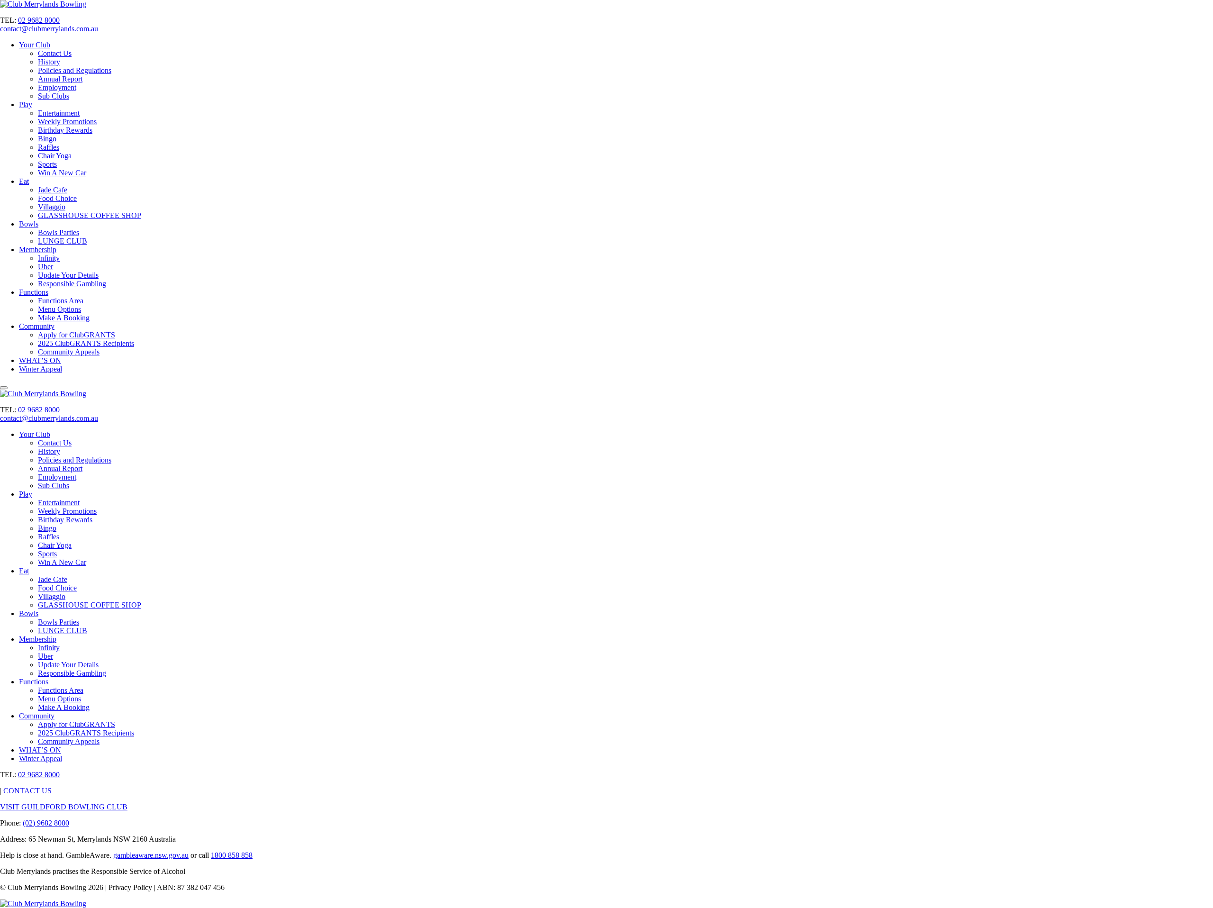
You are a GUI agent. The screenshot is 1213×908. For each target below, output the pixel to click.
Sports (47, 164)
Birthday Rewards (65, 130)
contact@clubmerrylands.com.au (49, 29)
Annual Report (60, 79)
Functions (33, 292)
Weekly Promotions (67, 122)
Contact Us (55, 53)
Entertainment (59, 113)
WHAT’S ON (40, 360)
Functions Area (60, 301)
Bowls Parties (58, 232)
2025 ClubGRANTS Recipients (86, 343)
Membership (37, 249)
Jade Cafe (52, 190)
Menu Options (59, 309)
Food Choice (57, 198)
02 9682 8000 (39, 20)
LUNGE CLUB (62, 241)
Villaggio (51, 207)
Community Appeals (69, 352)
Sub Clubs (53, 96)
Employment (57, 87)
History (49, 62)
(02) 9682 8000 (46, 823)
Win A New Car (62, 173)
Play (25, 104)
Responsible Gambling (72, 284)
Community (36, 326)
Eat (24, 181)
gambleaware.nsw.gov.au (151, 855)
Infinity (49, 258)
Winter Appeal (40, 369)
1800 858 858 (232, 855)
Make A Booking (64, 318)
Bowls (28, 224)
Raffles (48, 147)
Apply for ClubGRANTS (76, 335)
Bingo (47, 139)
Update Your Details (68, 275)
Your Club (34, 45)
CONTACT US (27, 791)
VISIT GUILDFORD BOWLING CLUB (63, 807)
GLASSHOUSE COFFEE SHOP (89, 215)
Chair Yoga (55, 156)
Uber (45, 267)
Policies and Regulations (74, 70)
